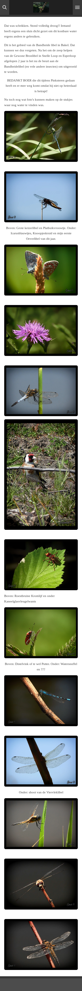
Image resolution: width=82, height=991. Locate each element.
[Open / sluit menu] (77, 7)
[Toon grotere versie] (41, 136)
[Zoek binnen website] (4, 7)
